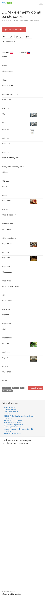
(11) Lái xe (7, 431)
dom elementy (7, 390)
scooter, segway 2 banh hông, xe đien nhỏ (18, 429)
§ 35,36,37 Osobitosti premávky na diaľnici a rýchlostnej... (19, 417)
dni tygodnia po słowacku (12, 422)
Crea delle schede (35, 388)
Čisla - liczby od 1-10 (11, 411)
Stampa (19, 37)
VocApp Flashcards (8, 592)
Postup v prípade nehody (12, 427)
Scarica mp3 (8, 37)
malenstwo (35, 20)
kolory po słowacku (10, 409)
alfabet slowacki (9, 407)
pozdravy (7, 414)
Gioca (29, 37)
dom (22, 388)
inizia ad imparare (14, 29)
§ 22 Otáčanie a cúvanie (12, 433)
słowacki (15, 388)
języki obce (6, 388)
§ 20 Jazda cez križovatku (13, 420)
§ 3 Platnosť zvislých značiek (13, 424)
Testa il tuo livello (9, 41)
